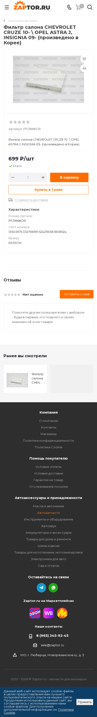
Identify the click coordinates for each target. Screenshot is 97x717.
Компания (49, 412)
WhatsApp (53, 587)
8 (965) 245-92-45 (52, 635)
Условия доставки (48, 473)
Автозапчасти (48, 513)
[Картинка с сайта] (48, 79)
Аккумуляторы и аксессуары (49, 532)
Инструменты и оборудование (48, 519)
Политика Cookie (48, 447)
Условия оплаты (48, 467)
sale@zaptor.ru (52, 645)
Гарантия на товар (48, 480)
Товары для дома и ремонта (48, 539)
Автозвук (48, 526)
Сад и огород (48, 565)
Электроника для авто (48, 559)
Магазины (48, 434)
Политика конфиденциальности (48, 440)
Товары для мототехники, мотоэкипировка (48, 552)
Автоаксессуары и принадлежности (48, 498)
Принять (85, 702)
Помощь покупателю (48, 458)
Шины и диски (49, 546)
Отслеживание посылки (48, 486)
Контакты (48, 427)
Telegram (41, 587)
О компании (48, 421)
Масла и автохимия (48, 506)
